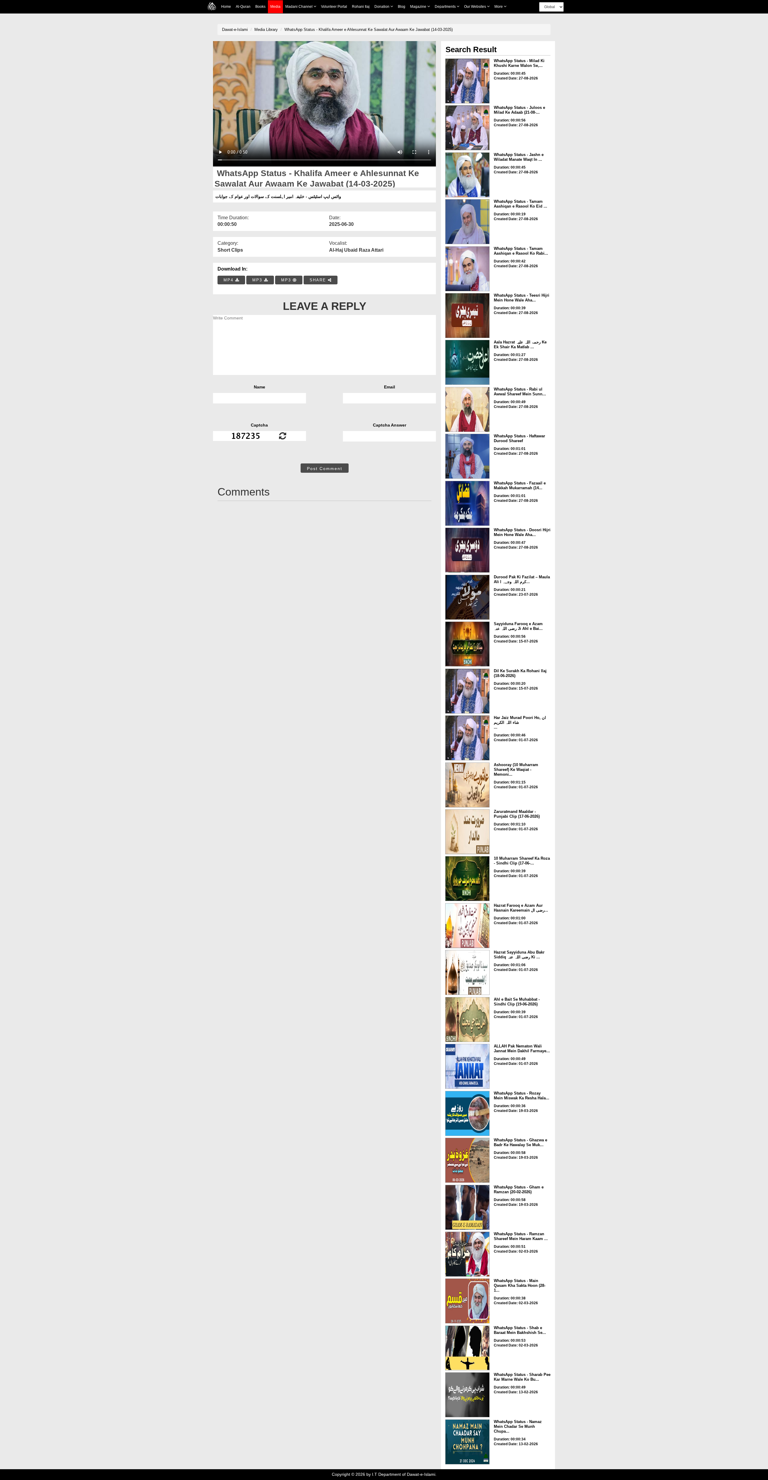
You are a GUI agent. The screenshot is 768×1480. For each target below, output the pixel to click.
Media (275, 6)
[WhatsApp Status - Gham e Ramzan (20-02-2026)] (467, 1207)
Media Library (266, 29)
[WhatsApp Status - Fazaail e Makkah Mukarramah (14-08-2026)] (467, 503)
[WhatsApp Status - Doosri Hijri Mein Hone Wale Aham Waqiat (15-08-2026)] (467, 550)
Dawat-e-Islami (235, 29)
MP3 (258, 280)
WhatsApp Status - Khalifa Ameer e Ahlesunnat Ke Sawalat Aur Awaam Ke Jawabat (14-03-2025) (368, 29)
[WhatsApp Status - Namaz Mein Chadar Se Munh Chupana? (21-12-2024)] (467, 1441)
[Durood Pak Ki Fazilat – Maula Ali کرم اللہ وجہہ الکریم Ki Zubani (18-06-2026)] (467, 597)
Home (226, 6)
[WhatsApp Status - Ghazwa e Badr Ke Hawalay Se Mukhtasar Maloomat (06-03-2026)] (467, 1160)
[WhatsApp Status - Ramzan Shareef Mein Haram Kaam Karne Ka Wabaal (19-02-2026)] (467, 1254)
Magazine (418, 6)
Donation (382, 6)
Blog (401, 6)
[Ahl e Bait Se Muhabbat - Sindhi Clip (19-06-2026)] (467, 1019)
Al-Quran (243, 6)
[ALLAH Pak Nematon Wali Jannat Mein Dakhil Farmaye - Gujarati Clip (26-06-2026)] (467, 1066)
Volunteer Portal (334, 6)
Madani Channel (299, 6)
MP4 (229, 280)
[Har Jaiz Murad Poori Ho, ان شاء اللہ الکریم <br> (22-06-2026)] (467, 737)
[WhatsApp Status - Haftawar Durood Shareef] (467, 456)
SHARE (319, 280)
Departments (446, 6)
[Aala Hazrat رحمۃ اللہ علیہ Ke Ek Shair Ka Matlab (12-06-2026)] (467, 362)
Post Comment (324, 468)
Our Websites (475, 6)
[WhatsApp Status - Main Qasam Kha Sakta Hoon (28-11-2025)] (467, 1300)
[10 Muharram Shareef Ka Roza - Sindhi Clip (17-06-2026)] (467, 878)
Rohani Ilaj (361, 6)
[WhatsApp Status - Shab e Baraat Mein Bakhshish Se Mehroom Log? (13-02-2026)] (467, 1348)
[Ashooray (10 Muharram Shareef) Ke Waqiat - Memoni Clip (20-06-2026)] (467, 784)
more (499, 6)
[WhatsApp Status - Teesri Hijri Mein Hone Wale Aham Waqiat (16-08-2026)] (467, 315)
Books (260, 6)
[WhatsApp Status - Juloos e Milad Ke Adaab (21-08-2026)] (467, 127)
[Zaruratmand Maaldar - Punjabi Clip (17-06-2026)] (467, 831)
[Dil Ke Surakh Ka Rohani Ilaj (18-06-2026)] (467, 691)
